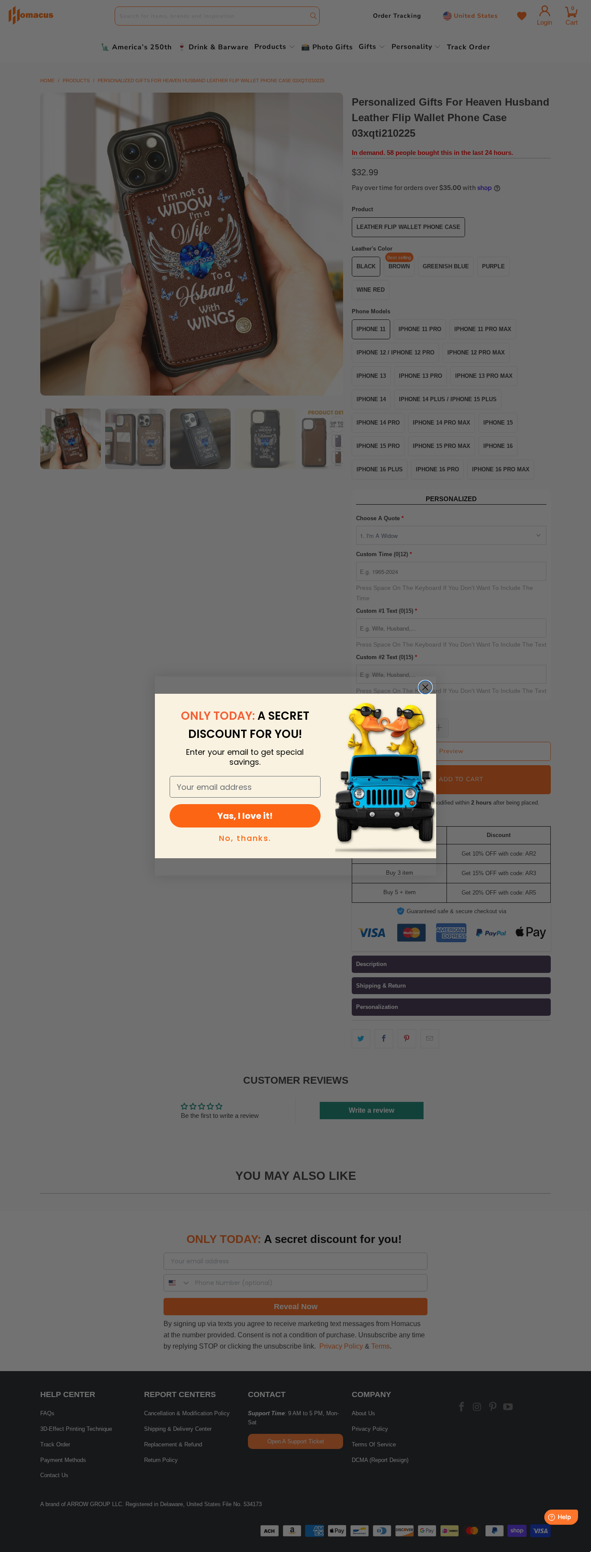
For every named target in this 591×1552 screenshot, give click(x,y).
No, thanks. (245, 838)
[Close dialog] (425, 687)
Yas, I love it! (245, 816)
